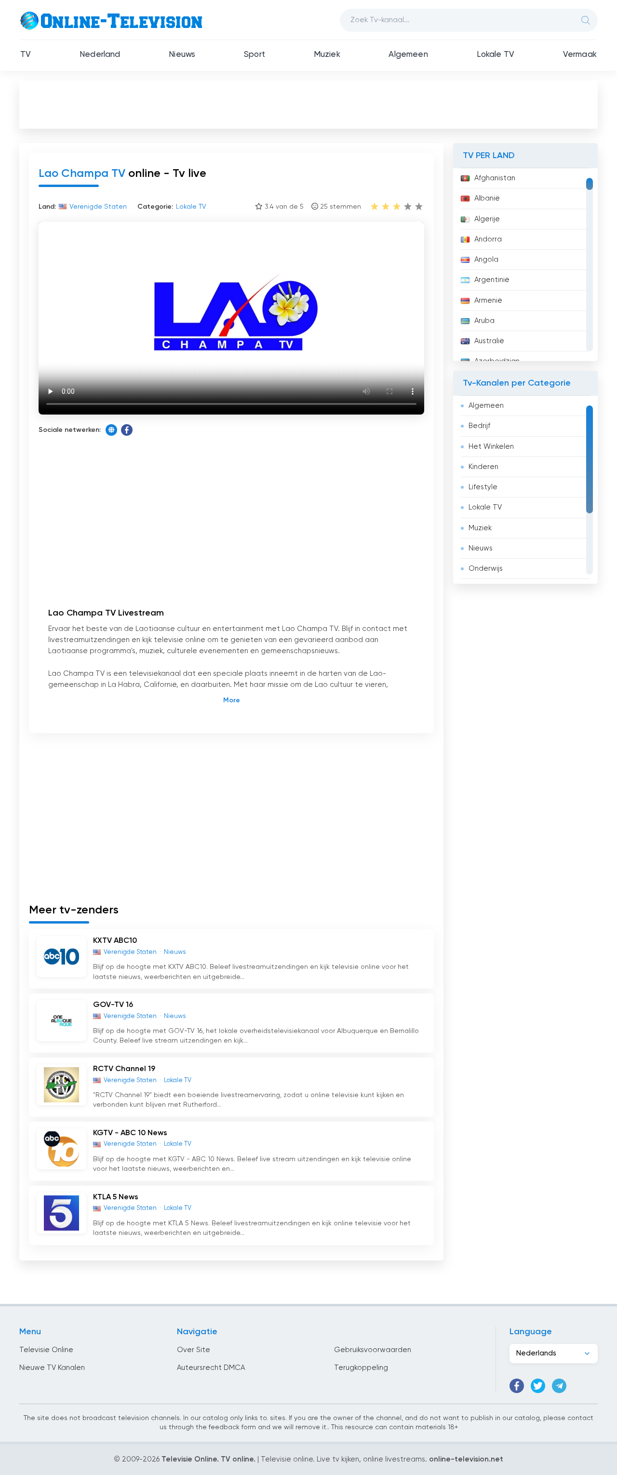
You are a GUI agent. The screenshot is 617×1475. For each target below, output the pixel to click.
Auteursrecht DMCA (211, 1367)
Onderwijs (486, 568)
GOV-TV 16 (113, 1005)
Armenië (488, 300)
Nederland (100, 55)
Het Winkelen (491, 446)
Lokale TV (496, 55)
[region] (525, 264)
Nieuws (182, 55)
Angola (486, 259)
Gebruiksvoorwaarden (372, 1350)
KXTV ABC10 (115, 941)
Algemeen (408, 55)
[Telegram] (559, 1386)
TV (25, 55)
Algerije (487, 219)
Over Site (193, 1350)
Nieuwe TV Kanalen (52, 1367)
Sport (254, 55)
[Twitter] (538, 1386)
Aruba (484, 320)
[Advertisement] (308, 104)
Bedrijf (479, 425)
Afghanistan (494, 178)
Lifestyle (483, 487)
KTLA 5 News (115, 1197)
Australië (489, 341)
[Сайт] (111, 430)
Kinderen (483, 466)
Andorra (488, 239)
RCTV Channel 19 (124, 1069)
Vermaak (580, 55)
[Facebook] (127, 430)
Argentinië (492, 279)
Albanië (487, 198)
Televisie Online (46, 1350)
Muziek (327, 55)
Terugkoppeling (361, 1367)
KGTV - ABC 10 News (130, 1133)
